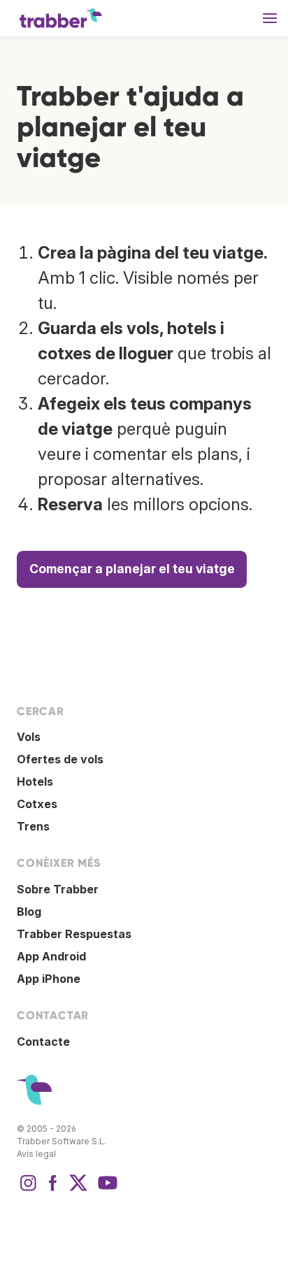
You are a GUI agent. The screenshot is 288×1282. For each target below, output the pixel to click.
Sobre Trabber (58, 889)
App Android (51, 956)
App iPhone (48, 979)
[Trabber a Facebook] (53, 1190)
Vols (29, 737)
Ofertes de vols (60, 759)
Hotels (35, 781)
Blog (29, 912)
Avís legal (36, 1153)
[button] (270, 18)
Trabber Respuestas (74, 934)
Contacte (43, 1042)
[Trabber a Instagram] (28, 1190)
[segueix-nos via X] (78, 1190)
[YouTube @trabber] (105, 1190)
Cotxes (37, 804)
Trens (33, 826)
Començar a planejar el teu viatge (132, 568)
